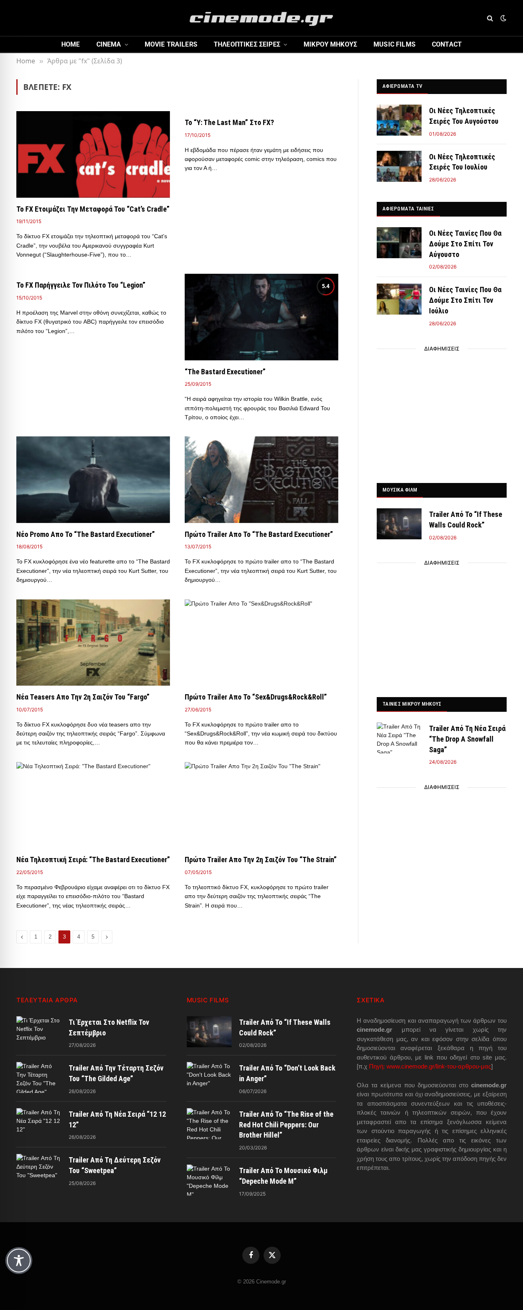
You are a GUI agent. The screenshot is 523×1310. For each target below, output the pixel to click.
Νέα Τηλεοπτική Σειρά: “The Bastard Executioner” (93, 859)
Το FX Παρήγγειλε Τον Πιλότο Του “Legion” (80, 285)
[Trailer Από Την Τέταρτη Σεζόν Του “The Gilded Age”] (38, 1077)
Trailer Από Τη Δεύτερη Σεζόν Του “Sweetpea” (115, 1165)
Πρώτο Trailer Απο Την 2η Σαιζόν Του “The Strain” (261, 859)
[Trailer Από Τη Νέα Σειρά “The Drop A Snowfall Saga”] (399, 737)
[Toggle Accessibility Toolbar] (18, 1260)
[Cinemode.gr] (261, 18)
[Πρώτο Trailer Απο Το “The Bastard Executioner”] (261, 479)
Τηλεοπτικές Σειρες (247, 44)
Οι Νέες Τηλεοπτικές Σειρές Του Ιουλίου (462, 162)
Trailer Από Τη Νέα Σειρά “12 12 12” (117, 1119)
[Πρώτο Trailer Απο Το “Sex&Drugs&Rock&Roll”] (261, 642)
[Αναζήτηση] (490, 18)
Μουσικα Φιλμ (399, 490)
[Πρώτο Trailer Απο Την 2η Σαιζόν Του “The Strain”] (261, 805)
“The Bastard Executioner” (225, 371)
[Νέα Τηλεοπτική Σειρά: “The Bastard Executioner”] (93, 805)
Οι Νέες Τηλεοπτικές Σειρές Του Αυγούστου (463, 115)
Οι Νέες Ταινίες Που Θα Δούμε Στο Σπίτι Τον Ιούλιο (465, 300)
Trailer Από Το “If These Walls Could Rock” (465, 519)
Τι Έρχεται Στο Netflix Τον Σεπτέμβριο (109, 1027)
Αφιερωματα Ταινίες (408, 209)
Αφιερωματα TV (402, 86)
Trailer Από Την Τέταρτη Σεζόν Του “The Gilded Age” (116, 1073)
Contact (447, 44)
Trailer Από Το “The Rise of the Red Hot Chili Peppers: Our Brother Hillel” (286, 1124)
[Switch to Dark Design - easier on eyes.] (502, 18)
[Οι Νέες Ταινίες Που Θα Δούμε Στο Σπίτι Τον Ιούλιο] (399, 299)
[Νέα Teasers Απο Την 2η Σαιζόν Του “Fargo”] (93, 642)
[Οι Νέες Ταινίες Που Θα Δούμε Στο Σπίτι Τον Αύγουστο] (399, 242)
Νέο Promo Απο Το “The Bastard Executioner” (85, 534)
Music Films (394, 44)
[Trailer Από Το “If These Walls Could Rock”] (399, 523)
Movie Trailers (171, 44)
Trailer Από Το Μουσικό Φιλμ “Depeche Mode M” (283, 1175)
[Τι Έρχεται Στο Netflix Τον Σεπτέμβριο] (38, 1031)
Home (70, 44)
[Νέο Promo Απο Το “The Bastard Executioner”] (93, 479)
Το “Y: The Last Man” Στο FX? (229, 122)
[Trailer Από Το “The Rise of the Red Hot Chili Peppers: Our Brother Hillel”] (209, 1123)
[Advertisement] (441, 413)
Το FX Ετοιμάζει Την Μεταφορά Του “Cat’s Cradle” (93, 209)
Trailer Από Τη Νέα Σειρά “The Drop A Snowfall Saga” (467, 738)
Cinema (108, 44)
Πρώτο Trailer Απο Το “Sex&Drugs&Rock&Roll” (256, 697)
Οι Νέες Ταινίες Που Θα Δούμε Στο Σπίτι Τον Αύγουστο (465, 243)
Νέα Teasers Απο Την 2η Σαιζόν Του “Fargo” (83, 697)
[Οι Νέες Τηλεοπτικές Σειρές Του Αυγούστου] (399, 120)
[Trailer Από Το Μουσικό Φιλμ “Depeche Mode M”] (209, 1180)
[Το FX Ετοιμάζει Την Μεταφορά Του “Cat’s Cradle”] (93, 154)
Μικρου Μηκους (330, 44)
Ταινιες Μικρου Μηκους (411, 704)
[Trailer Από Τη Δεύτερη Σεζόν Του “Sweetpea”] (38, 1169)
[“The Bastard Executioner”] (261, 317)
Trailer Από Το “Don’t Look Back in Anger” (287, 1073)
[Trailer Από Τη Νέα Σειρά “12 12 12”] (38, 1123)
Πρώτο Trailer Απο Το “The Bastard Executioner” (259, 534)
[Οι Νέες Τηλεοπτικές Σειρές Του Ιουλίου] (399, 166)
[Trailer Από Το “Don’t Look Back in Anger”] (209, 1077)
